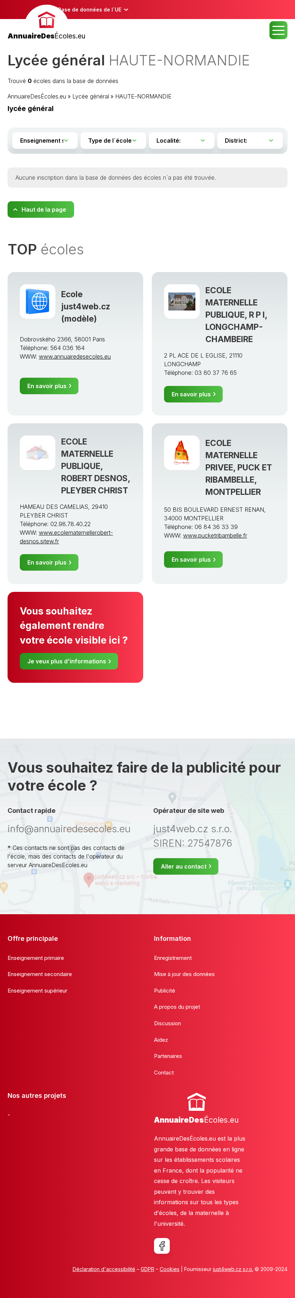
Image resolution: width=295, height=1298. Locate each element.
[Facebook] (162, 1246)
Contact (164, 1072)
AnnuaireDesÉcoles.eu (37, 96)
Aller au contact (183, 866)
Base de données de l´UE (89, 9)
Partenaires (168, 1056)
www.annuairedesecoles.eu (75, 356)
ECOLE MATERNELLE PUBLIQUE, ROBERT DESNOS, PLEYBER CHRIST (95, 466)
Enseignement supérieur (37, 990)
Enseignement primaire (36, 957)
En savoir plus (47, 386)
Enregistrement (173, 957)
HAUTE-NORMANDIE (143, 96)
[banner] (46, 23)
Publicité (164, 990)
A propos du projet (177, 1006)
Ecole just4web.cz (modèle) (85, 306)
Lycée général (90, 96)
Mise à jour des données (184, 974)
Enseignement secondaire (40, 974)
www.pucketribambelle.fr (215, 535)
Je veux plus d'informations (66, 661)
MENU (278, 30)
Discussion (167, 1023)
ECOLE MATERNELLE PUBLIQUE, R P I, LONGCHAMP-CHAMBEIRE (236, 314)
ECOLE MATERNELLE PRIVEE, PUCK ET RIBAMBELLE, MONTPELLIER (238, 467)
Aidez (161, 1039)
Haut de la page (44, 209)
